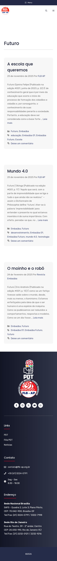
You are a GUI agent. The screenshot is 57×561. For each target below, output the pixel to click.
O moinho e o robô (25, 268)
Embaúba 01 (28, 135)
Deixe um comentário (22, 143)
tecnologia (43, 236)
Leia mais (43, 220)
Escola (18, 139)
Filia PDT (8, 440)
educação (16, 135)
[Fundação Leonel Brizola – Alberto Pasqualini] (5, 10)
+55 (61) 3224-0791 (17, 473)
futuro (10, 334)
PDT (6, 435)
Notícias (8, 445)
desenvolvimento (20, 232)
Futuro (14, 131)
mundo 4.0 (31, 236)
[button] (46, 10)
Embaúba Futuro (16, 236)
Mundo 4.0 (17, 171)
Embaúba (24, 131)
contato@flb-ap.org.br (19, 467)
